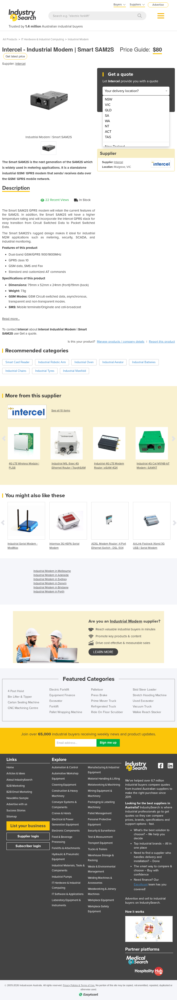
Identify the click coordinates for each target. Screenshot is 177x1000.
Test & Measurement (100, 837)
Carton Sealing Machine (23, 702)
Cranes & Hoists (61, 813)
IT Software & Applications (68, 894)
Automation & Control (65, 767)
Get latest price (15, 56)
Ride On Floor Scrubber (107, 712)
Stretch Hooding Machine (150, 695)
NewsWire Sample (17, 798)
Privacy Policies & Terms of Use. (79, 985)
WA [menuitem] (107, 121)
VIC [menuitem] (108, 105)
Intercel (20, 64)
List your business (28, 825)
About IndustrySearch (19, 780)
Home (10, 767)
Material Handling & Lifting (104, 778)
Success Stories (15, 810)
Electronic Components (66, 830)
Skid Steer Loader (144, 689)
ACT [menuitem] (108, 131)
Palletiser (97, 689)
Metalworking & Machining (104, 784)
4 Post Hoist (16, 691)
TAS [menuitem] (108, 137)
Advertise (158, 4)
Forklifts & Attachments (66, 848)
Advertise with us (16, 804)
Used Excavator (143, 701)
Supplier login (28, 836)
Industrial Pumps (62, 877)
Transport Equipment (100, 843)
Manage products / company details (120, 341)
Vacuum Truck (142, 706)
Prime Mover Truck (103, 701)
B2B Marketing (15, 786)
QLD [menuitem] (108, 110)
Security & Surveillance (101, 830)
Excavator (55, 701)
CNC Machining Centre (23, 708)
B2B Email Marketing (19, 792)
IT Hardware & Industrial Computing (42, 39)
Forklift (53, 706)
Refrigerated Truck (103, 706)
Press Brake (99, 695)
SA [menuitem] (107, 115)
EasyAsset (141, 884)
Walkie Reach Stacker (147, 712)
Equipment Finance (62, 695)
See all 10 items (60, 410)
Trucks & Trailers (97, 849)
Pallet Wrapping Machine (65, 712)
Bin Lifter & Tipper (20, 697)
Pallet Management (100, 813)
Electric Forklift (59, 689)
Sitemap (11, 816)
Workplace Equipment (101, 900)
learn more (103, 652)
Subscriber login (28, 846)
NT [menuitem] (107, 126)
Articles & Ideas (15, 773)
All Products (10, 39)
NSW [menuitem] (108, 99)
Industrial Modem (78, 39)
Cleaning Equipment (64, 784)
